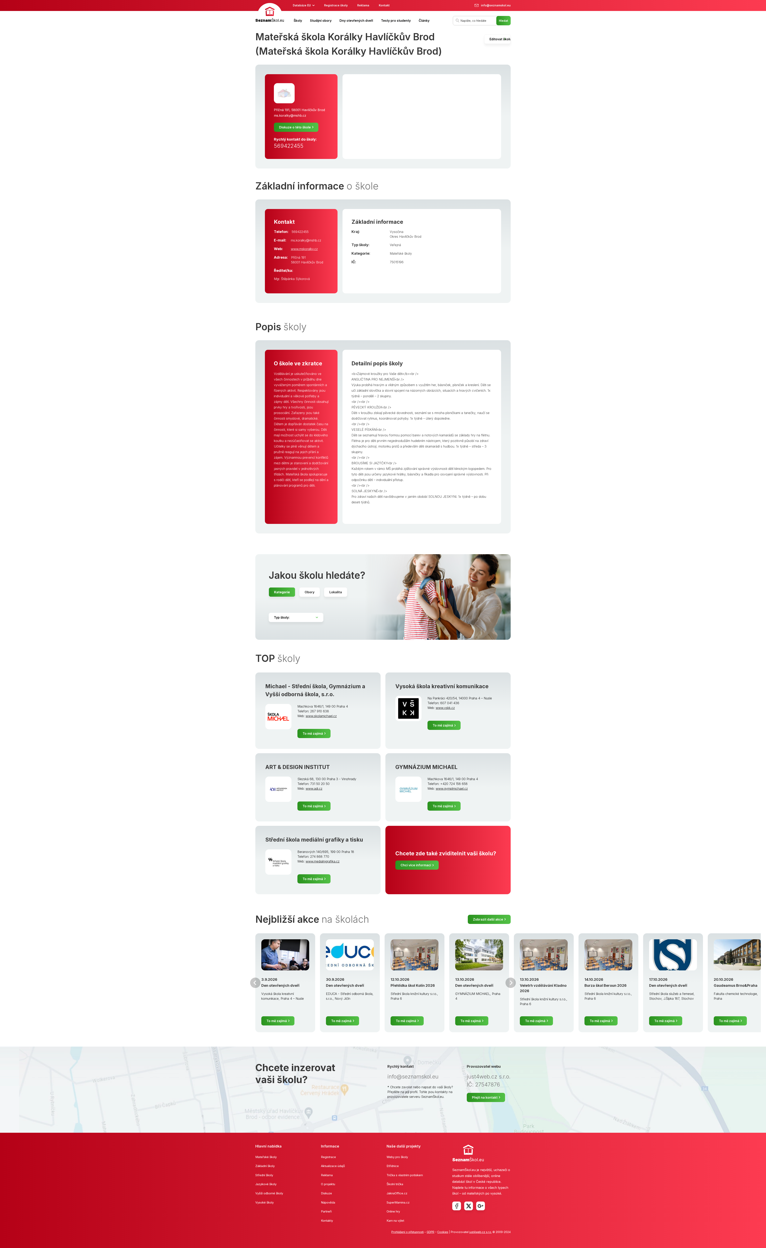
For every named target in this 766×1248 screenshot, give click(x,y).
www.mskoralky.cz (304, 249)
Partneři (326, 1211)
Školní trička (395, 1184)
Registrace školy (336, 5)
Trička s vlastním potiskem (405, 1175)
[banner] (269, 13)
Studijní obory (321, 21)
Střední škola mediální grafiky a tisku (314, 839)
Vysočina (396, 232)
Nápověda (328, 1202)
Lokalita (335, 592)
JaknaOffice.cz (397, 1193)
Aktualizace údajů (333, 1166)
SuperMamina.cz (398, 1202)
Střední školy (264, 1175)
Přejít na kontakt (485, 1097)
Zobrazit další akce (488, 919)
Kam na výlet (395, 1220)
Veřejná (395, 245)
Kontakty (327, 1220)
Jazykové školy (265, 1184)
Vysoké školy (264, 1202)
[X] (468, 1206)
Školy (298, 21)
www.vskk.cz (445, 708)
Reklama (363, 5)
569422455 (288, 146)
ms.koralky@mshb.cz (290, 115)
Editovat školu (500, 39)
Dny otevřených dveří (356, 21)
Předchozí (255, 983)
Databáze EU (302, 5)
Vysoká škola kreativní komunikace (442, 686)
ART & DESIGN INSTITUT (297, 767)
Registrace (328, 1157)
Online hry (393, 1211)
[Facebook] (456, 1206)
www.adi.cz (314, 789)
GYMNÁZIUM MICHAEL (426, 767)
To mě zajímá (313, 733)
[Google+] (480, 1206)
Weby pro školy (397, 1157)
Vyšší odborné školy (269, 1193)
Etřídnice (393, 1166)
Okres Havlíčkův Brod (405, 237)
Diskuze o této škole (295, 127)
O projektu (328, 1184)
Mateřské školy (401, 253)
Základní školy (265, 1166)
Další (510, 983)
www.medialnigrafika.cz (323, 861)
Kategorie (282, 592)
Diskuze (326, 1193)
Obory (310, 592)
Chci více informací (416, 865)
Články (424, 21)
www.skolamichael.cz (321, 716)
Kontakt (384, 5)
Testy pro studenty (396, 21)
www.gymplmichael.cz (452, 789)
